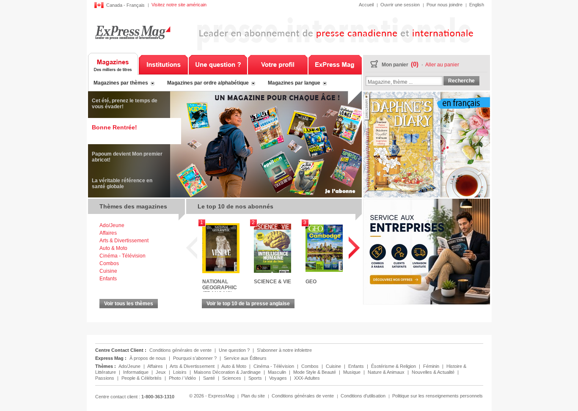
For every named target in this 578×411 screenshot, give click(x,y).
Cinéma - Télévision (122, 256)
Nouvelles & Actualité (434, 372)
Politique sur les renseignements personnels (437, 395)
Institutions (163, 64)
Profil (278, 64)
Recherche (461, 81)
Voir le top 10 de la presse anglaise (248, 304)
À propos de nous (147, 358)
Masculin (277, 372)
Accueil (366, 4)
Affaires (108, 233)
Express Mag (133, 32)
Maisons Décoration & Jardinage (228, 372)
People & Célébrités (142, 378)
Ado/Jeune (111, 225)
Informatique (136, 372)
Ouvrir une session (400, 4)
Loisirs (180, 372)
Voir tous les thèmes (128, 304)
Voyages (278, 378)
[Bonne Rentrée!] (225, 196)
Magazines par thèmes (121, 83)
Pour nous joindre (444, 4)
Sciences (232, 378)
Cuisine (108, 271)
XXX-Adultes (307, 378)
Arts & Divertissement (124, 241)
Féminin (431, 366)
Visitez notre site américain (178, 4)
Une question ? (218, 64)
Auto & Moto (113, 248)
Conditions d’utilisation (363, 395)
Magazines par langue (294, 83)
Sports (255, 378)
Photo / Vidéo (183, 378)
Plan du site (253, 395)
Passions (105, 378)
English (476, 4)
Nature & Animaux (387, 372)
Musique (352, 372)
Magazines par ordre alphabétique (208, 83)
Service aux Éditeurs (245, 358)
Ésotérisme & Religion (394, 366)
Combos (109, 263)
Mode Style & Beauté (315, 372)
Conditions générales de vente (180, 350)
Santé (209, 378)
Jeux (161, 372)
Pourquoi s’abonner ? (195, 358)
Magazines (113, 64)
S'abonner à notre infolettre (284, 350)
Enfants (108, 279)
